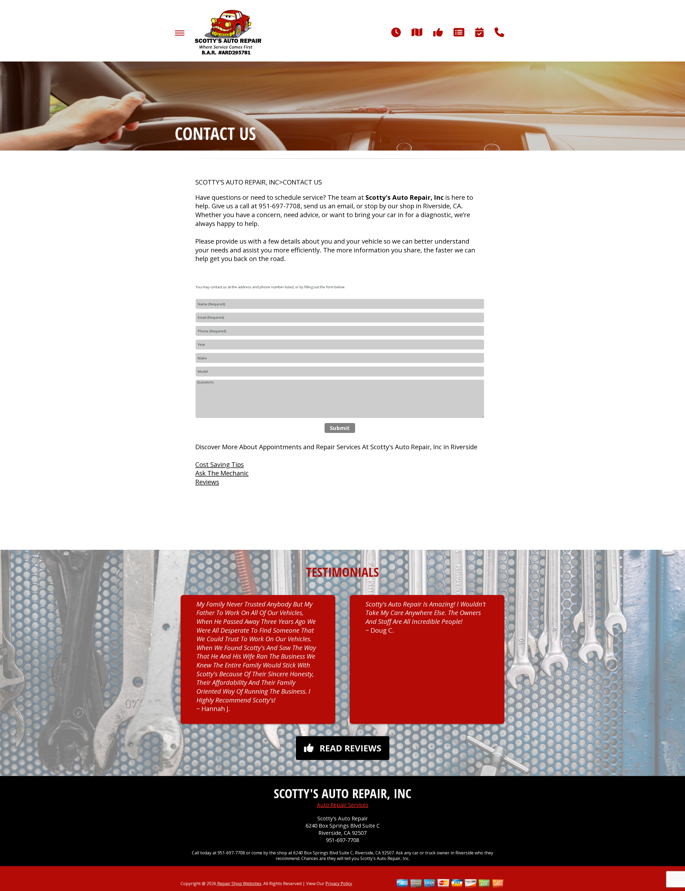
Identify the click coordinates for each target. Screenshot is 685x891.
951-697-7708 (279, 205)
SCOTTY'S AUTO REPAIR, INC (237, 182)
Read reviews (350, 748)
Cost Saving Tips (219, 464)
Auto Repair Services (342, 804)
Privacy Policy (338, 883)
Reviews (207, 481)
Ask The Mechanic (222, 472)
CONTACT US (302, 182)
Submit (340, 428)
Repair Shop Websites (238, 883)
